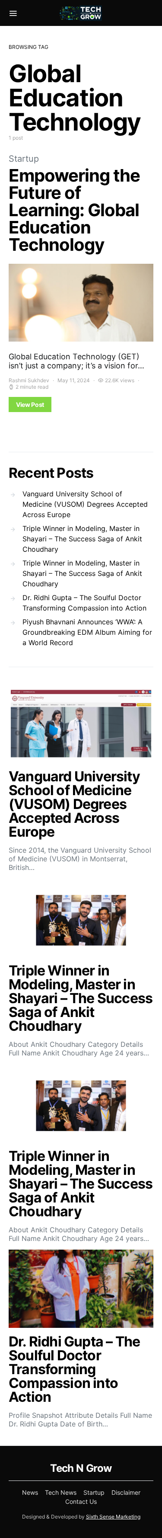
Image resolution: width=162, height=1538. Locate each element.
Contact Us (81, 1501)
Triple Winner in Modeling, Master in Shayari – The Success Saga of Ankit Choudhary (82, 538)
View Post (30, 404)
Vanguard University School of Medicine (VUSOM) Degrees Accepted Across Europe (85, 504)
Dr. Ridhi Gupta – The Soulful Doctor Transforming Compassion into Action (84, 602)
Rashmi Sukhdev (29, 380)
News (30, 1492)
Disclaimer (125, 1492)
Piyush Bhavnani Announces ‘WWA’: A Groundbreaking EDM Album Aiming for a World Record (87, 632)
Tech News (60, 1492)
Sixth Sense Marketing (113, 1516)
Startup (24, 158)
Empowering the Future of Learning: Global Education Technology (74, 210)
